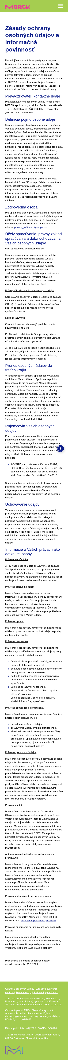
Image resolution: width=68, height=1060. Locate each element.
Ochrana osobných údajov (19, 988)
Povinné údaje (23, 992)
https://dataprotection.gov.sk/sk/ (38, 920)
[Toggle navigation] (60, 5)
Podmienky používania (45, 992)
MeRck (17, 6)
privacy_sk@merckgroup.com (30, 227)
